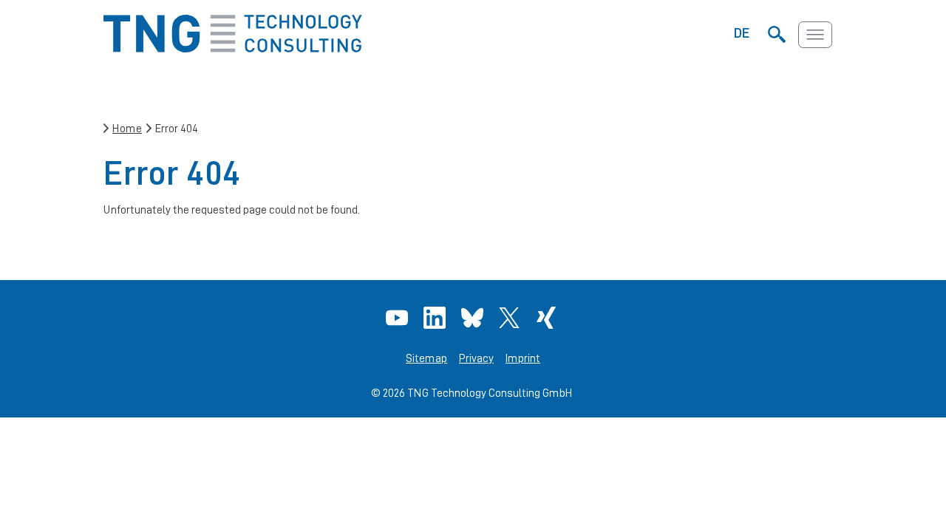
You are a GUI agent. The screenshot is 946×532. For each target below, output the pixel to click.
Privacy (476, 358)
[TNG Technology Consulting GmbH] (232, 48)
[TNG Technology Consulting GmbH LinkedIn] (436, 318)
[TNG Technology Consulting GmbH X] (511, 317)
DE (742, 32)
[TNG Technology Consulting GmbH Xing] (548, 318)
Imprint (523, 358)
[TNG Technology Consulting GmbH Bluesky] (474, 318)
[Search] (776, 34)
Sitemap (426, 358)
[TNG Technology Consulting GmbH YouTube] (399, 318)
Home (127, 128)
